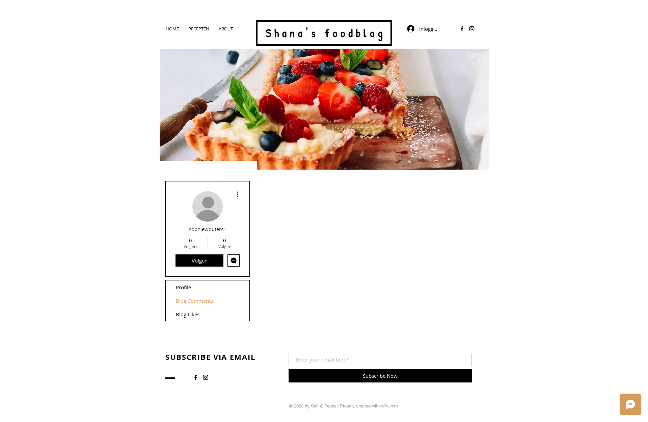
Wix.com (389, 405)
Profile (183, 287)
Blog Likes (187, 314)
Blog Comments (194, 300)
